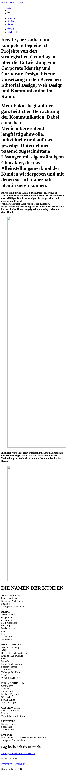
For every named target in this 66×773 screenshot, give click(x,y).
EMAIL (11, 29)
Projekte (11, 18)
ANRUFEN (13, 32)
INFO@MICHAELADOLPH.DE (18, 753)
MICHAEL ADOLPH (12, 2)
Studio (10, 21)
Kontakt (11, 24)
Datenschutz (19, 764)
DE (9, 7)
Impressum (6, 764)
